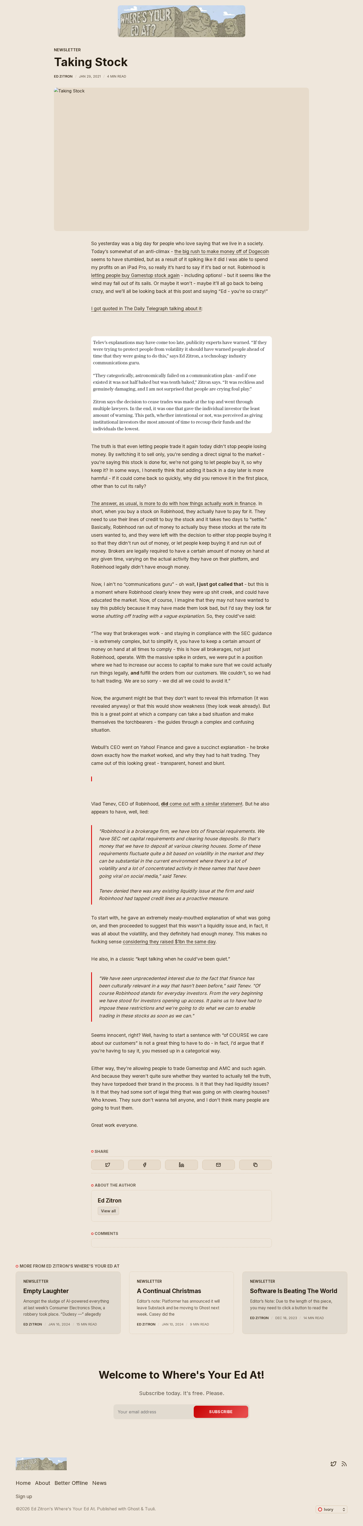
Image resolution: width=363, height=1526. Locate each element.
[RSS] (344, 1464)
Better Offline (71, 1483)
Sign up (24, 1496)
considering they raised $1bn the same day (169, 941)
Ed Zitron (63, 76)
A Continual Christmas (169, 1290)
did (164, 804)
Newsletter (67, 50)
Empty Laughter (46, 1290)
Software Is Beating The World (293, 1290)
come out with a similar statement (205, 804)
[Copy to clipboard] (255, 1165)
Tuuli (150, 1508)
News (99, 1483)
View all (108, 1211)
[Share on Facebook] (144, 1165)
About (42, 1483)
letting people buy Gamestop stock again (135, 275)
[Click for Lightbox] (181, 384)
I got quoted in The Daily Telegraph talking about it (146, 308)
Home (23, 1483)
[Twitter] (333, 1464)
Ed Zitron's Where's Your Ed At (63, 1508)
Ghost (134, 1508)
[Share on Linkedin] (181, 1165)
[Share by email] (218, 1165)
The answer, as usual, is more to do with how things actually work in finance (173, 503)
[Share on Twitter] (107, 1165)
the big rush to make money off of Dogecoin (221, 251)
